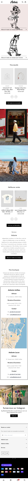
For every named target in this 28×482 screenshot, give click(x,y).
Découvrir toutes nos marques (14, 257)
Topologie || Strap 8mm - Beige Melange (21, 88)
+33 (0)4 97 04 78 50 (15, 374)
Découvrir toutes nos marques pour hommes (12, 57)
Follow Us (14, 416)
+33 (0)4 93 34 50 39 (15, 312)
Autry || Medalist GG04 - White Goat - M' (21, 211)
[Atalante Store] (14, 2)
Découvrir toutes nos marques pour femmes (12, 29)
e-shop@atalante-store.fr (15, 314)
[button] (25, 2)
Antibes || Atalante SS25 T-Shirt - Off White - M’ (7, 211)
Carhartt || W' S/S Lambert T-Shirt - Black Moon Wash (7, 89)
